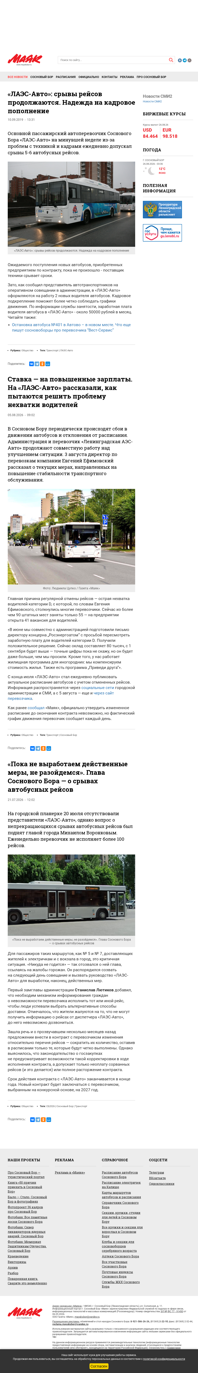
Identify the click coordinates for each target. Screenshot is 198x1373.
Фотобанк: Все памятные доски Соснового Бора (27, 1219)
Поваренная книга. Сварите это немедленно (27, 1281)
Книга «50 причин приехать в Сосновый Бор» (25, 1186)
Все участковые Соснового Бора (114, 1264)
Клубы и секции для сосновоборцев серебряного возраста (119, 1246)
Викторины (17, 1262)
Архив (13, 1267)
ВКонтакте (157, 1178)
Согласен (99, 1366)
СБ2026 (50, 1106)
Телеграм (156, 1172)
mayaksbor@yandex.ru (87, 1316)
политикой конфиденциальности (164, 1358)
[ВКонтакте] (31, 364)
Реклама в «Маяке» (70, 1172)
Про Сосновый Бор (151, 77)
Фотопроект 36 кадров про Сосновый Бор (25, 1209)
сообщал (36, 707)
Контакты (109, 77)
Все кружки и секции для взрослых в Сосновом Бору (122, 1231)
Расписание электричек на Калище (121, 1184)
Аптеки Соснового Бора (120, 1256)
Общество (27, 350)
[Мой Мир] (47, 364)
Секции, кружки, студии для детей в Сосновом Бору (121, 1217)
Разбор (13, 1273)
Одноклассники (161, 1184)
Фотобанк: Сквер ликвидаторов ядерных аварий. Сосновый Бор (26, 1231)
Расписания (66, 77)
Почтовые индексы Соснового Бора (117, 1274)
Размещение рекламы (65, 1321)
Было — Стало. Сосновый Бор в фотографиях (27, 1199)
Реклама (127, 77)
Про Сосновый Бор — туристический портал (26, 1174)
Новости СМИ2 (152, 101)
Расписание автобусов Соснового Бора (120, 1174)
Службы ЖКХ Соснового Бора (121, 1284)
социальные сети (97, 687)
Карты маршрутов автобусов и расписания (121, 1194)
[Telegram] (37, 364)
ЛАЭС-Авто (66, 350)
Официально (89, 77)
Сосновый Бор (41, 77)
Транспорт (52, 350)
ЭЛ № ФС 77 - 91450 (171, 1311)
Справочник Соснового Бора (120, 1205)
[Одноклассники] (42, 364)
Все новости (18, 77)
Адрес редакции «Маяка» (67, 1305)
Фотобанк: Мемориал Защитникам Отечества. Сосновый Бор (27, 1246)
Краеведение (18, 1256)
